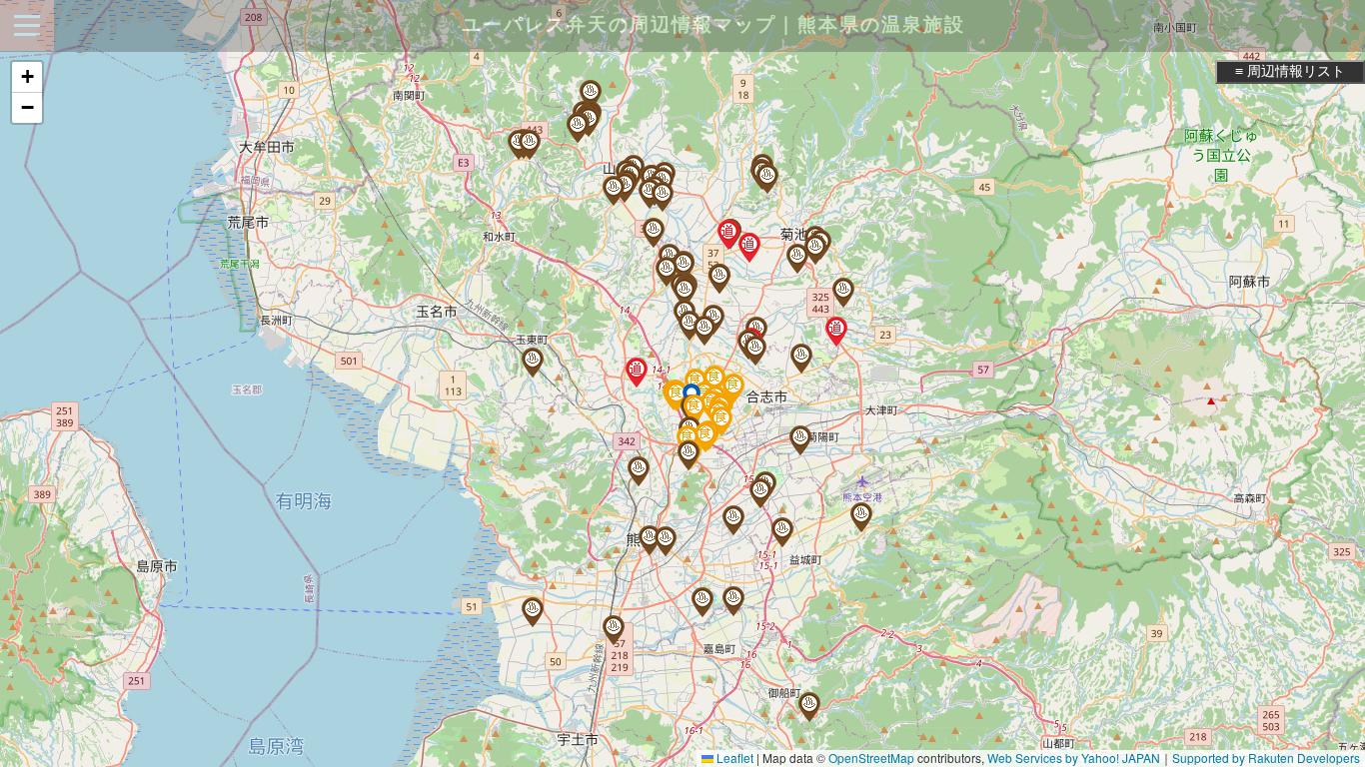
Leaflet (733, 757)
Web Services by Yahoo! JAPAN (1073, 757)
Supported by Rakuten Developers (1266, 757)
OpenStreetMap (871, 757)
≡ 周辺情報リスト (1290, 71)
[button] (683, 267)
